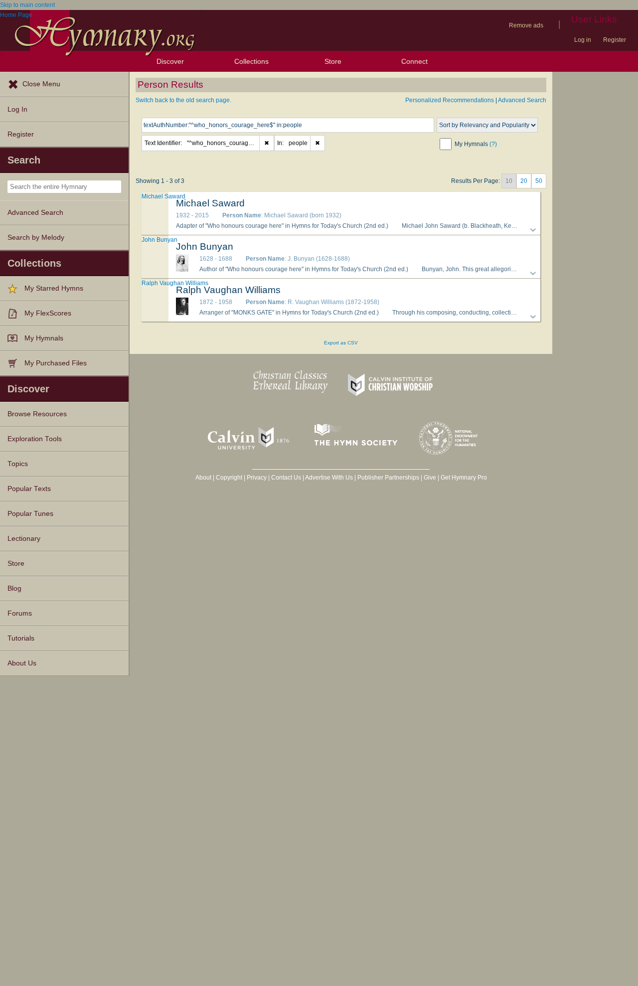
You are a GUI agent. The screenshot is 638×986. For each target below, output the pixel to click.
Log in (582, 39)
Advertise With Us (329, 477)
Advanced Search (35, 212)
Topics (17, 464)
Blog (14, 588)
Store (332, 61)
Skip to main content (27, 4)
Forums (19, 613)
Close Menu (41, 84)
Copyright (229, 477)
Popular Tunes (30, 513)
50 (538, 180)
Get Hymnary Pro (464, 477)
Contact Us (286, 477)
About (203, 477)
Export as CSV (341, 342)
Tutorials (20, 638)
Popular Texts (29, 489)
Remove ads (526, 25)
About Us (21, 663)
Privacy (257, 477)
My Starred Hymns (53, 288)
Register (614, 39)
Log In (17, 109)
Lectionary (23, 538)
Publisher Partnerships (388, 477)
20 (523, 180)
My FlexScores (47, 313)
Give (430, 477)
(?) (493, 144)
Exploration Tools (34, 439)
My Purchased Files (55, 363)
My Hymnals (43, 338)
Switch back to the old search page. (183, 100)
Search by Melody (35, 237)
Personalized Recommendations (449, 100)
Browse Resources (37, 414)
